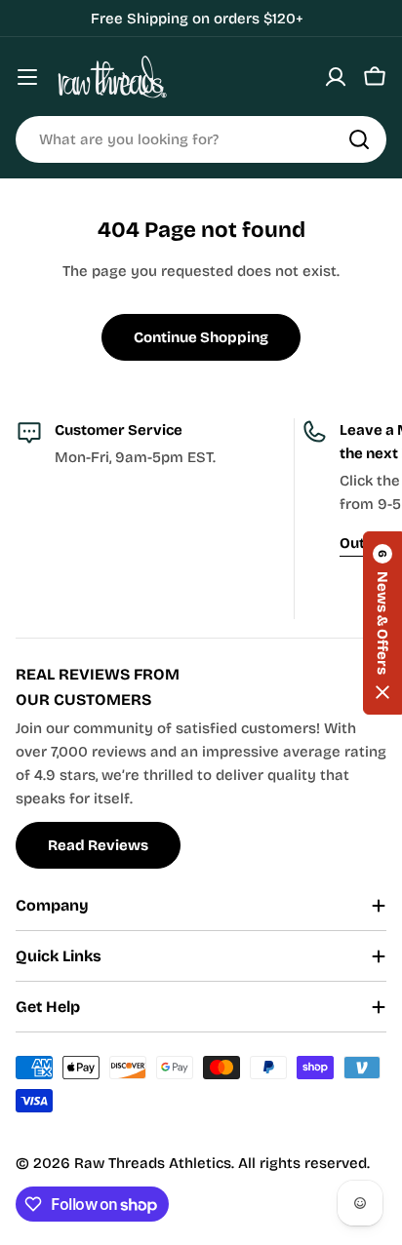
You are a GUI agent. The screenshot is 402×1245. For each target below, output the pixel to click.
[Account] (335, 77)
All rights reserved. (304, 1163)
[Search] (359, 139)
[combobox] (201, 139)
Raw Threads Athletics (152, 1163)
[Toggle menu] (27, 77)
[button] (382, 623)
